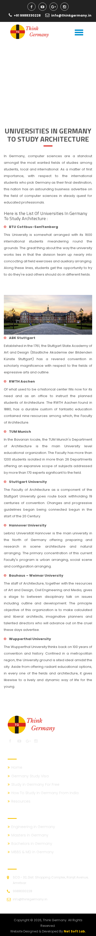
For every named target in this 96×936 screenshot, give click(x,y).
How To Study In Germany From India (45, 792)
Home (16, 767)
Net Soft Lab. (75, 931)
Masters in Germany (29, 835)
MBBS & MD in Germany (32, 851)
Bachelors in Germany (31, 843)
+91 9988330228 (27, 15)
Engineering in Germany (33, 826)
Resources (20, 801)
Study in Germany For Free (35, 784)
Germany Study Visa (30, 776)
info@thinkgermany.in (71, 15)
